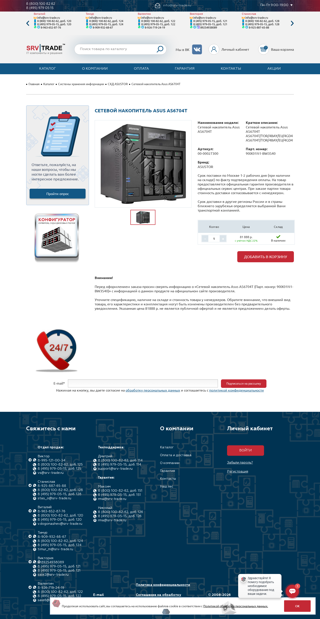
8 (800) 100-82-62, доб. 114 (120, 460)
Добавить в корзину (265, 256)
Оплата (141, 69)
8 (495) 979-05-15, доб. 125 (59, 468)
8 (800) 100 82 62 (40, 3)
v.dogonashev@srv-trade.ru (60, 523)
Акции (274, 69)
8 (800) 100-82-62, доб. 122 (158, 21)
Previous (27, 23)
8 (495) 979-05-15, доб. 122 (158, 24)
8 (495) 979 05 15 (40, 8)
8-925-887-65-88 (259, 27)
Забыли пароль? (240, 462)
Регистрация (237, 471)
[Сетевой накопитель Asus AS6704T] (143, 163)
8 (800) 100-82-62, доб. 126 (120, 512)
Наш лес (166, 486)
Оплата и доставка (176, 455)
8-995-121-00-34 (51, 460)
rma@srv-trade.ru (112, 499)
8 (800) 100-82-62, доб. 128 (262, 21)
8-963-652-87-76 (51, 27)
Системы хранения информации (81, 84)
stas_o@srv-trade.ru (54, 498)
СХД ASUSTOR (118, 84)
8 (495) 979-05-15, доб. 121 (210, 21)
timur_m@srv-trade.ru (55, 549)
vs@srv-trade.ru (51, 472)
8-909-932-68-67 (103, 27)
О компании (95, 69)
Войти (245, 450)
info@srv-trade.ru (48, 17)
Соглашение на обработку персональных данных (158, 597)
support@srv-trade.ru (115, 468)
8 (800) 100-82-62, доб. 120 (54, 21)
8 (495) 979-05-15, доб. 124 (106, 24)
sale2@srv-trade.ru (53, 574)
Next (292, 23)
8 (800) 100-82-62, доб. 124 (106, 21)
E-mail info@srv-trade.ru (108, 597)
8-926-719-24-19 (155, 27)
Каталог (47, 69)
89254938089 (208, 27)
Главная (34, 84)
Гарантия (185, 69)
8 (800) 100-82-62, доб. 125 (60, 464)
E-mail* (59, 383)
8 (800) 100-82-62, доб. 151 (120, 490)
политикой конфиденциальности (236, 390)
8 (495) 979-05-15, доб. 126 (119, 516)
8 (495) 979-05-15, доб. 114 (119, 464)
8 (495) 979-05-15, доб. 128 (262, 24)
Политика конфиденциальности (163, 585)
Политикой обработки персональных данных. (235, 606)
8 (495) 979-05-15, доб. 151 (119, 494)
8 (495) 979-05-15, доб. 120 (54, 24)
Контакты (231, 69)
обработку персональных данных (153, 390)
